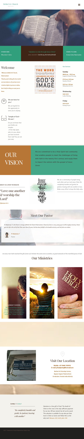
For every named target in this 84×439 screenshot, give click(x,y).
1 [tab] (40, 41)
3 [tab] (43, 41)
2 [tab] (42, 41)
